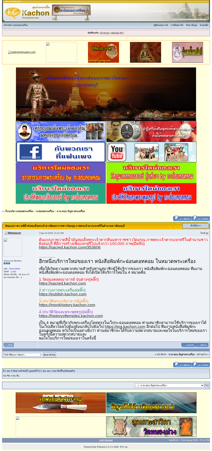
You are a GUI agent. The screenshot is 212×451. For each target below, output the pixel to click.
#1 (207, 233)
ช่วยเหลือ (204, 25)
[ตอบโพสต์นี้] (202, 344)
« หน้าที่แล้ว (161, 354)
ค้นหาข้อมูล (191, 25)
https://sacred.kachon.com (62, 283)
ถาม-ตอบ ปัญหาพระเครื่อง (71, 211)
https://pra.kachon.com (125, 326)
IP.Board (101, 447)
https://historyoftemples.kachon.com (71, 316)
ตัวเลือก (195, 225)
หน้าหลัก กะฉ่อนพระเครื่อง (16, 25)
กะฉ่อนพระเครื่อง (45, 211)
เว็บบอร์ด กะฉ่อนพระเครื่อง (19, 211)
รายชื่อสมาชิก (177, 25)
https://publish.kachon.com (63, 294)
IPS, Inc (124, 447)
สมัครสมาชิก (117, 33)
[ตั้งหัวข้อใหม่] (201, 218)
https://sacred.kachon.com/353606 (70, 247)
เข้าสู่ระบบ (104, 33)
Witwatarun (14, 232)
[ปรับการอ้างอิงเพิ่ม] (188, 344)
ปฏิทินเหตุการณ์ (160, 25)
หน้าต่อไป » (202, 354)
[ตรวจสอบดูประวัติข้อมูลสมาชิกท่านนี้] (13, 247)
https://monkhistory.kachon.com (67, 305)
